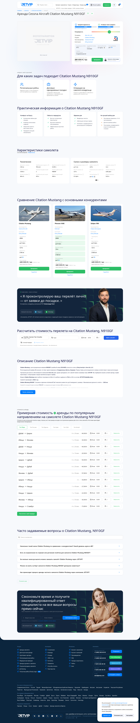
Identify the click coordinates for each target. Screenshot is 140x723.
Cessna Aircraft (89, 40)
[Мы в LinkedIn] (61, 716)
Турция (38, 687)
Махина (85, 695)
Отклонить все (118, 715)
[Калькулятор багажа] (104, 48)
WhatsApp (50, 312)
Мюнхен (78, 698)
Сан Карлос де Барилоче (89, 698)
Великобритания (47, 687)
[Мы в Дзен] (52, 716)
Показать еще (23, 581)
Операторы (75, 5)
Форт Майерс (21, 700)
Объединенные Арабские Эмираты (63, 687)
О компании (51, 650)
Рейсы (73, 663)
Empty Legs (84, 5)
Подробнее (34, 272)
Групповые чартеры (25, 655)
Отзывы (50, 655)
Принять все (106, 715)
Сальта (67, 700)
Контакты (50, 660)
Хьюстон (56, 698)
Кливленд (36, 700)
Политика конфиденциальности (73, 716)
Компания (48, 646)
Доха (48, 700)
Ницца (25, 706)
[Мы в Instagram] (39, 716)
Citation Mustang (89, 37)
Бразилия (77, 687)
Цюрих (45, 698)
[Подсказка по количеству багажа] (111, 47)
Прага (57, 695)
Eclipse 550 (95, 223)
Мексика (56, 690)
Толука (50, 698)
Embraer (57, 229)
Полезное (72, 646)
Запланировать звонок (71, 617)
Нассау (27, 698)
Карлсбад (54, 700)
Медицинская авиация (26, 660)
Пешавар (61, 700)
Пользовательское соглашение (90, 716)
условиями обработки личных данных (47, 620)
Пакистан (20, 690)
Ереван (35, 706)
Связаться (106, 5)
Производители (76, 655)
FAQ (72, 658)
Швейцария (85, 687)
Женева (101, 695)
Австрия (92, 687)
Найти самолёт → (111, 337)
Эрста (52, 695)
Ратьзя (33, 698)
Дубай (48, 695)
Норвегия (106, 687)
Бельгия (80, 690)
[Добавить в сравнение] (92, 13)
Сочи (30, 706)
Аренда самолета (25, 650)
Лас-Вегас (108, 695)
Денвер (72, 698)
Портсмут (29, 700)
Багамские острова (66, 690)
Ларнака (19, 706)
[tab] (96, 180)
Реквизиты (51, 663)
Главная (19, 10)
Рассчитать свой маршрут (27, 514)
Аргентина (50, 690)
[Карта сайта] (76, 717)
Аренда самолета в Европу (57, 706)
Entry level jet (89, 42)
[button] (86, 338)
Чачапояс (39, 698)
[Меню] (114, 5)
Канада (86, 690)
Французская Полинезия (31, 690)
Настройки (129, 715)
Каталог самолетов (61, 5)
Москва (36, 695)
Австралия (99, 687)
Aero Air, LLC (88, 35)
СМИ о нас (51, 658)
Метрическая (31, 152)
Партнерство (51, 669)
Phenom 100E (59, 223)
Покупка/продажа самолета (28, 666)
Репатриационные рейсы (27, 658)
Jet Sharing (23, 669)
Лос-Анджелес (28, 695)
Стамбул (42, 695)
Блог (72, 666)
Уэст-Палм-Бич (64, 698)
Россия (33, 687)
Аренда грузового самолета (28, 663)
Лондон (90, 695)
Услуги (69, 5)
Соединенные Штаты (23, 687)
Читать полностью (27, 392)
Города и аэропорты (77, 660)
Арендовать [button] (34, 268)
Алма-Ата (43, 700)
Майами (63, 695)
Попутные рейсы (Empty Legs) (30, 671)
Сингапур (80, 700)
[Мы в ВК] (34, 716)
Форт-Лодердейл (72, 695)
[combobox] (44, 5)
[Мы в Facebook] (43, 716)
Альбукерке (20, 698)
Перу (74, 690)
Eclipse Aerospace (96, 229)
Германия (42, 690)
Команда (50, 652)
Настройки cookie (70, 718)
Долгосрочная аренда (26, 652)
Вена (79, 695)
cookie (113, 703)
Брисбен (114, 695)
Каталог (26, 10)
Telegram (39, 312)
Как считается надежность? (81, 28)
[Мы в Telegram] (56, 716)
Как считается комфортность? (104, 28)
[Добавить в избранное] (88, 13)
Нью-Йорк (20, 695)
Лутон (96, 695)
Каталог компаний (76, 652)
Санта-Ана (73, 700)
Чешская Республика (117, 687)
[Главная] (26, 5)
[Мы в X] (48, 716)
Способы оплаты (52, 666)
